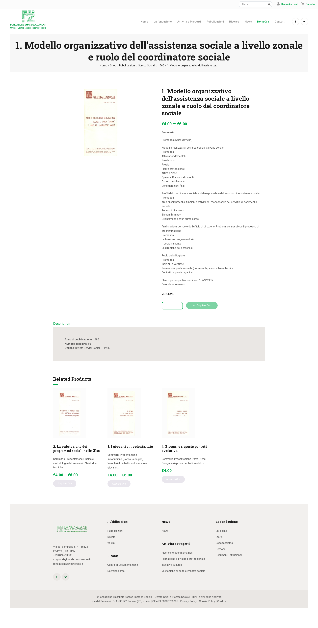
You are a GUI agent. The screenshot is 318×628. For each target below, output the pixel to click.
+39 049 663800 (62, 555)
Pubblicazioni (127, 65)
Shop (113, 65)
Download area (116, 571)
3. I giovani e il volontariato (130, 446)
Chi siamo (221, 530)
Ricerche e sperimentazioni (177, 552)
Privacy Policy (188, 601)
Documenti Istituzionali (229, 555)
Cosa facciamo (224, 543)
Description (61, 323)
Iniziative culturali (171, 564)
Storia (219, 537)
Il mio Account (289, 4)
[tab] (61, 324)
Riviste (111, 537)
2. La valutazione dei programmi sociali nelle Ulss (76, 448)
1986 (161, 65)
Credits (221, 601)
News (164, 530)
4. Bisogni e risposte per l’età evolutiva (184, 448)
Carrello (310, 4)
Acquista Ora (204, 305)
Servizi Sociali (146, 65)
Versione (168, 294)
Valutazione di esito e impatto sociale (183, 571)
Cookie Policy (207, 601)
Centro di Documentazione (122, 564)
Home (103, 65)
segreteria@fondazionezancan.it (72, 559)
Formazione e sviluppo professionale (183, 558)
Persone (221, 549)
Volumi (111, 543)
